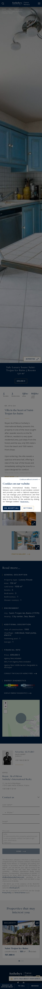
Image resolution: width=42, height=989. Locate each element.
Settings (27, 508)
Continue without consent (29, 479)
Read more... (24, 501)
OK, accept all (11, 508)
